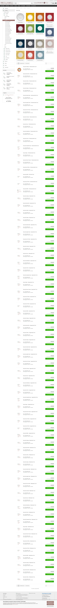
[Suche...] (32, 3)
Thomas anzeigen (6, 16)
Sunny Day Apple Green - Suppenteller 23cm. (30, 354)
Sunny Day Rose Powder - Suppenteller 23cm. (30, 411)
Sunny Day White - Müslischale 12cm (29, 555)
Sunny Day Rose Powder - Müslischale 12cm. (30, 533)
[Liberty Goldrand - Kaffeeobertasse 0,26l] (8, 95)
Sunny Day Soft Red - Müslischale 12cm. (29, 548)
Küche (19, 5)
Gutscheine (23, 5)
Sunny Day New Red (7, 26)
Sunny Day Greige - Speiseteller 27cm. (29, 217)
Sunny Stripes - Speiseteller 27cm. (28, 282)
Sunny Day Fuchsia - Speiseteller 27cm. (29, 246)
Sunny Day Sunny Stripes (8, 43)
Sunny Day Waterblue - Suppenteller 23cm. (30, 382)
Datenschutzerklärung (15, 604)
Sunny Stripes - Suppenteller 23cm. (28, 404)
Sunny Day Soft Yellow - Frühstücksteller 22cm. (30, 109)
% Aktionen (2, 5)
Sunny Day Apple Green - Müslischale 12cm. (30, 476)
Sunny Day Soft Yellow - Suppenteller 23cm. (30, 361)
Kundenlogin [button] (51, 0)
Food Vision (28, 5)
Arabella (6, 59)
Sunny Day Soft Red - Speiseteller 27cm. (29, 303)
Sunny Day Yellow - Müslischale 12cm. (29, 454)
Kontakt (4, 595)
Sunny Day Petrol (7, 34)
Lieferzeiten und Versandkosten (7, 599)
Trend (5, 44)
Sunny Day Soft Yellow (8, 39)
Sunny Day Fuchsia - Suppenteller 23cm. (29, 368)
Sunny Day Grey (7, 35)
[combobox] (22, 63)
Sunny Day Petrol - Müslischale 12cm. (29, 512)
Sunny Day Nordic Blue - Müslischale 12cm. (30, 469)
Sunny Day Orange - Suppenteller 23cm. (29, 318)
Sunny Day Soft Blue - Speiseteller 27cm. (29, 296)
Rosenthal (6, 13)
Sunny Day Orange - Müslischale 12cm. (29, 440)
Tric (5, 45)
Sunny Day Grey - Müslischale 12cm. (28, 497)
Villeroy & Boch (7, 48)
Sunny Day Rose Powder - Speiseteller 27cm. (30, 289)
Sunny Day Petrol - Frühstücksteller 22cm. (29, 138)
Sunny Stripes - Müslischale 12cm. (28, 526)
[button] (17, 63)
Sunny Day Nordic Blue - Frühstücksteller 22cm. (30, 95)
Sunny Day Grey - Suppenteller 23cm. (29, 375)
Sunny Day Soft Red (7, 40)
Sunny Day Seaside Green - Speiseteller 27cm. (30, 275)
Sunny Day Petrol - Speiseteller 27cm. (29, 267)
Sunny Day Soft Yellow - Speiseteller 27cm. (30, 239)
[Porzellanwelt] (6, 3)
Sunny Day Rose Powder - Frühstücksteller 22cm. (31, 160)
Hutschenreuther (7, 53)
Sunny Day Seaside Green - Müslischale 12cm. (30, 519)
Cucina (5, 17)
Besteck (11, 5)
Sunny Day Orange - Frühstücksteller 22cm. (30, 66)
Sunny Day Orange (7, 25)
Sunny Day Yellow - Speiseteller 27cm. (29, 210)
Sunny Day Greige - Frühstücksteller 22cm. (29, 88)
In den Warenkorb (50, 78)
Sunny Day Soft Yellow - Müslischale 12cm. (30, 483)
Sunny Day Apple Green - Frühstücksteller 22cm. (30, 102)
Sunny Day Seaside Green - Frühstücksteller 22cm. (31, 145)
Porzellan (7, 5)
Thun (6, 56)
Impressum (4, 594)
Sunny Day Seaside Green (8, 30)
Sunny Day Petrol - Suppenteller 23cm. (29, 390)
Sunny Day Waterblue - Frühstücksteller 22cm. (30, 131)
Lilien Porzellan (7, 54)
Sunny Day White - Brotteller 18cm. (28, 174)
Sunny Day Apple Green (8, 29)
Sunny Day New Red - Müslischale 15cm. (29, 569)
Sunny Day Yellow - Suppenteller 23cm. (29, 332)
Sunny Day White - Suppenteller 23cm (29, 433)
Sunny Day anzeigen (7, 21)
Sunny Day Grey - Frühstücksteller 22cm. (29, 124)
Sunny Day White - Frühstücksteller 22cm (29, 188)
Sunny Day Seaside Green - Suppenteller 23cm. (30, 397)
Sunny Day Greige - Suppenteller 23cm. (29, 339)
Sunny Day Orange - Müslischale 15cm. (29, 562)
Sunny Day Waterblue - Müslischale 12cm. (29, 505)
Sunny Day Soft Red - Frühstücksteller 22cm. (30, 181)
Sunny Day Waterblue (8, 31)
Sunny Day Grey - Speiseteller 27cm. (29, 253)
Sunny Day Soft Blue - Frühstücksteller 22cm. (30, 167)
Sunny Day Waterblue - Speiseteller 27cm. (29, 260)
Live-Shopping (33, 5)
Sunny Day (5, 20)
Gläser (15, 5)
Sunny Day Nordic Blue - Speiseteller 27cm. (30, 224)
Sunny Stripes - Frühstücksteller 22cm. (29, 152)
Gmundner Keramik (7, 51)
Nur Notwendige (50, 604)
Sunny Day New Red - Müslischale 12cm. (29, 447)
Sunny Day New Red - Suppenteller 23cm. (29, 325)
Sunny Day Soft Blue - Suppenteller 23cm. (29, 418)
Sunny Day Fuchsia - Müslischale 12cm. (29, 490)
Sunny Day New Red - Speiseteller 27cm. (29, 203)
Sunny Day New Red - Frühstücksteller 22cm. (30, 73)
